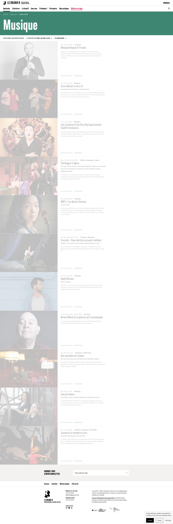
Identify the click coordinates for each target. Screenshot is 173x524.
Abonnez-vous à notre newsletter (52, 472)
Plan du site (75, 484)
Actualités (54, 484)
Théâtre (83, 160)
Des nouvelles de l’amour (72, 355)
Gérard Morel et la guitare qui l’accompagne (82, 317)
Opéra (97, 160)
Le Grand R (25, 9)
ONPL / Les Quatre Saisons (73, 201)
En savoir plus (67, 76)
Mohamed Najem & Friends (73, 47)
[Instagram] (66, 508)
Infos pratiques (64, 9)
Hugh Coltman (67, 278)
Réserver (78, 76)
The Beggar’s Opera (70, 163)
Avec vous (34, 9)
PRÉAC (166, 3)
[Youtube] (71, 508)
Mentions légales (64, 484)
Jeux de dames (68, 394)
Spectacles (6, 9)
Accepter (150, 520)
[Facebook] (69, 508)
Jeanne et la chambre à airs (74, 432)
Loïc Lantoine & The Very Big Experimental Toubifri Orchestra (81, 126)
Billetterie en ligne (76, 9)
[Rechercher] (169, 9)
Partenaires (53, 9)
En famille (93, 430)
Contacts (46, 484)
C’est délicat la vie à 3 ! (72, 86)
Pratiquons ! (43, 9)
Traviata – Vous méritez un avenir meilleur (81, 240)
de (59, 38)
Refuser (159, 520)
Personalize (168, 520)
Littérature (16, 9)
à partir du (38, 38)
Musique (78, 45)
